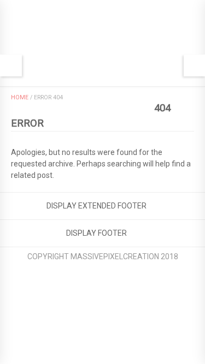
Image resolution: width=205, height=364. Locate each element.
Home (19, 97)
